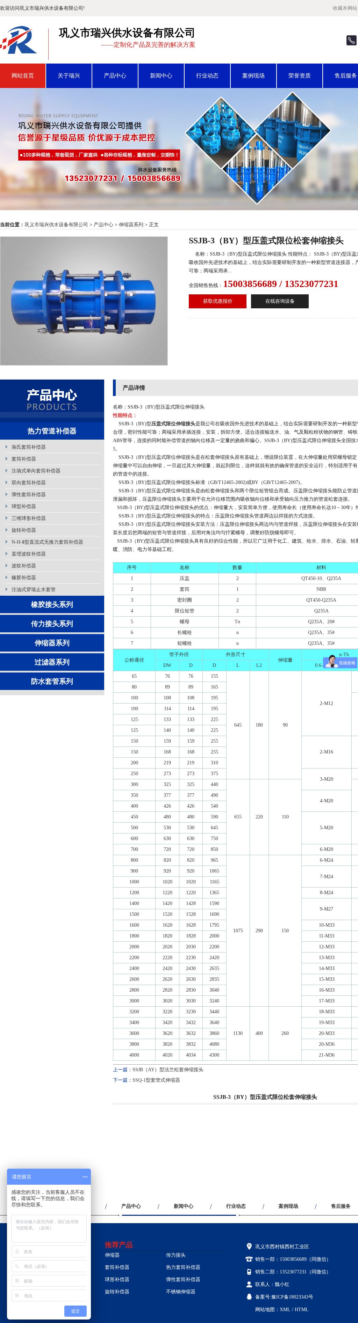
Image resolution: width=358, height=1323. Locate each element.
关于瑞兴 (69, 76)
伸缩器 (112, 1255)
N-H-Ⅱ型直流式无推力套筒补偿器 (47, 542)
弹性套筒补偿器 (29, 494)
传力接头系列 (52, 623)
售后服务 (341, 1206)
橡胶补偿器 (24, 577)
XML (285, 1309)
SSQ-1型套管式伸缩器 (156, 1080)
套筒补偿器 (24, 459)
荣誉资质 (299, 76)
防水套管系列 (52, 681)
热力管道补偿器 (52, 431)
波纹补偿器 (24, 565)
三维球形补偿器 (29, 518)
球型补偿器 (24, 506)
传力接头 (176, 1255)
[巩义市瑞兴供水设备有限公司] (19, 50)
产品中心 (115, 76)
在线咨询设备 (280, 301)
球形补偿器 (117, 1279)
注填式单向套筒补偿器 (36, 470)
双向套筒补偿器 (29, 482)
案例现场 (253, 76)
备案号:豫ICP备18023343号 (284, 1297)
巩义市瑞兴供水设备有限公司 (56, 224)
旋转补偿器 (24, 530)
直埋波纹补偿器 (29, 554)
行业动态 (207, 76)
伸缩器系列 (131, 224)
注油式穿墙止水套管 (34, 589)
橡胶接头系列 (52, 604)
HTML (302, 1309)
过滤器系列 (52, 662)
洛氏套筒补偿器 (29, 447)
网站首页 (23, 76)
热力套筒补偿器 (183, 1267)
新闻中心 (161, 76)
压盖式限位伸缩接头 (173, 423)
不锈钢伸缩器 (180, 1291)
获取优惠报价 (217, 301)
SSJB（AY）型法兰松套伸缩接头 (168, 1069)
